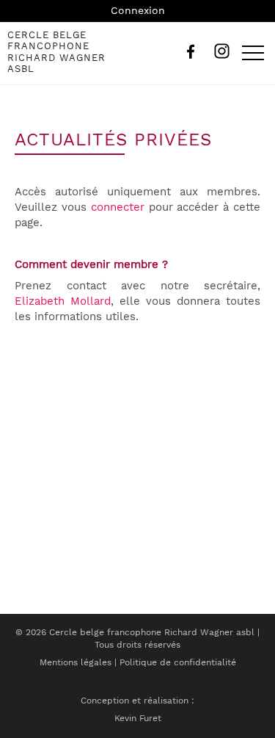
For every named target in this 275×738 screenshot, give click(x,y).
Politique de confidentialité (178, 662)
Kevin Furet (137, 718)
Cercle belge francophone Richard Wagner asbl (56, 52)
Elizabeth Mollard (63, 301)
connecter (117, 207)
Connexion (138, 10)
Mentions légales (75, 662)
